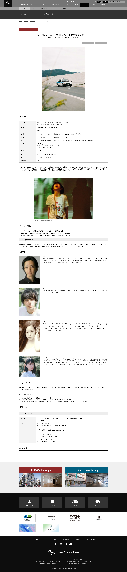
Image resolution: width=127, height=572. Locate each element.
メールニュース (75, 505)
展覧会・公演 (34, 5)
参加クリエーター (88, 43)
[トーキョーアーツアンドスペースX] (61, 543)
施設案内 (103, 5)
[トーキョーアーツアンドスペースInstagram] (66, 543)
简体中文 (119, 1)
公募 (66, 5)
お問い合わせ (97, 505)
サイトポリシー (46, 539)
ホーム (33, 539)
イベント (43, 5)
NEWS (64, 8)
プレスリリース (73, 8)
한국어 (123, 1)
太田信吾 (21, 453)
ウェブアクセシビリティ (67, 539)
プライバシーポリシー (55, 539)
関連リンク (38, 539)
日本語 (105, 1)
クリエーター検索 (29, 505)
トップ (20, 21)
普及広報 (94, 5)
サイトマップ (77, 539)
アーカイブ (85, 5)
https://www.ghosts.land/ (44, 161)
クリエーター (75, 5)
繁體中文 (114, 1)
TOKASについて (24, 5)
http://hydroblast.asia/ (26, 394)
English (109, 1)
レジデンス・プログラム (55, 5)
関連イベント (101, 43)
